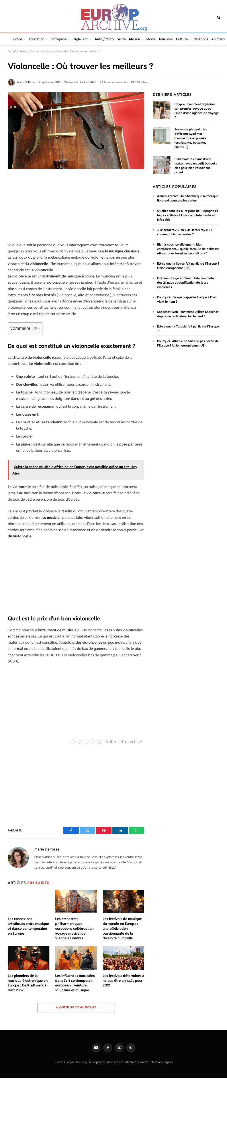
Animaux (218, 39)
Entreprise (59, 39)
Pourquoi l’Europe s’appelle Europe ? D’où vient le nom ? (187, 299)
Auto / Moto (104, 39)
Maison (134, 39)
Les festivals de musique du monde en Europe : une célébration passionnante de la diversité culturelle (122, 928)
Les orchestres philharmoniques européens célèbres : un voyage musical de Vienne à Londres (74, 928)
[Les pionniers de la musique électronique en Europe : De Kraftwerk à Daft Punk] (28, 958)
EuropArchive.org (18, 51)
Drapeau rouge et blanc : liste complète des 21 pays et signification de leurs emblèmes (185, 282)
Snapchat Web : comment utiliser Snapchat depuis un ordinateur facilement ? (187, 314)
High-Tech (80, 39)
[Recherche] (218, 17)
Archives (130, 1062)
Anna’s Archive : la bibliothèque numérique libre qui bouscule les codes (187, 198)
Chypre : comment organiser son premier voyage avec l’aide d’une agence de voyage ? (196, 110)
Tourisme (166, 39)
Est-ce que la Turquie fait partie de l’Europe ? (188, 328)
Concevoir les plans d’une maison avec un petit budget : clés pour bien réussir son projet (195, 165)
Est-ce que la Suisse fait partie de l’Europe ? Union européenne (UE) (188, 266)
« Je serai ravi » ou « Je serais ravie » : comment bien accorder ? (184, 232)
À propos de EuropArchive (106, 1062)
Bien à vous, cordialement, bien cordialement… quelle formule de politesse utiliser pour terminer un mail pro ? (188, 248)
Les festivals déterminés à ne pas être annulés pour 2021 (123, 980)
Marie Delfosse (26, 82)
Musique (47, 51)
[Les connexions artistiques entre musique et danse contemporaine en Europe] (28, 901)
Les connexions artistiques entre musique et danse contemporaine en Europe (28, 926)
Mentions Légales (162, 1062)
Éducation (37, 39)
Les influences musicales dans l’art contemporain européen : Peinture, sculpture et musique (75, 982)
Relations (201, 39)
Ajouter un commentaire (76, 1007)
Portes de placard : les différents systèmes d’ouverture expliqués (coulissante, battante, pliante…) (190, 138)
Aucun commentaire (116, 82)
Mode (150, 39)
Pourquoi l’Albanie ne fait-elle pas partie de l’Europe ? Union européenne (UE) (188, 343)
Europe (17, 39)
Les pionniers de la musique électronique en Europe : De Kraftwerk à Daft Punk (28, 982)
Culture (182, 39)
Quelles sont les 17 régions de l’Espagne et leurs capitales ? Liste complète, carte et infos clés (187, 215)
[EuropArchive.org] (113, 17)
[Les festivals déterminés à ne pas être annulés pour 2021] (123, 958)
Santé (121, 39)
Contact (143, 1062)
